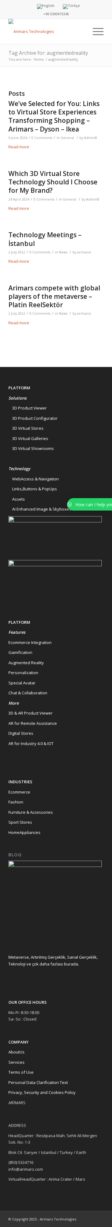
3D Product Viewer (27, 408)
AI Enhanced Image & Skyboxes (39, 509)
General (67, 138)
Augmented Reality (26, 662)
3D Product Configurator (33, 418)
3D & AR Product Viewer (30, 713)
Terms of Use (21, 1072)
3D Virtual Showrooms (31, 448)
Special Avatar (21, 683)
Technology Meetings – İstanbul (45, 239)
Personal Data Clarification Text (38, 1082)
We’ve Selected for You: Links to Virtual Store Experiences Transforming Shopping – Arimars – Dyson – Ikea (54, 116)
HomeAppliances (24, 832)
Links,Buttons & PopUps (32, 489)
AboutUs (16, 1052)
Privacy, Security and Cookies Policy (42, 1092)
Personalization (23, 672)
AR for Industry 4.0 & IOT (31, 743)
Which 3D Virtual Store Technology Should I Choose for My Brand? (52, 182)
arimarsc (84, 252)
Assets (16, 499)
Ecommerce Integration (30, 642)
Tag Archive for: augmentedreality (48, 52)
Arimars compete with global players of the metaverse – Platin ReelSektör (54, 296)
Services (16, 1062)
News (63, 252)
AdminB (90, 138)
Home (39, 59)
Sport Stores (20, 822)
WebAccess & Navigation (33, 479)
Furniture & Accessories (30, 812)
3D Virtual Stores (26, 428)
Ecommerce (19, 792)
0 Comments (41, 138)
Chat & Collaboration (27, 693)
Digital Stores (20, 733)
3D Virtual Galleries (28, 438)
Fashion (15, 802)
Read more (18, 147)
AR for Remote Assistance (32, 723)
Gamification (20, 652)
